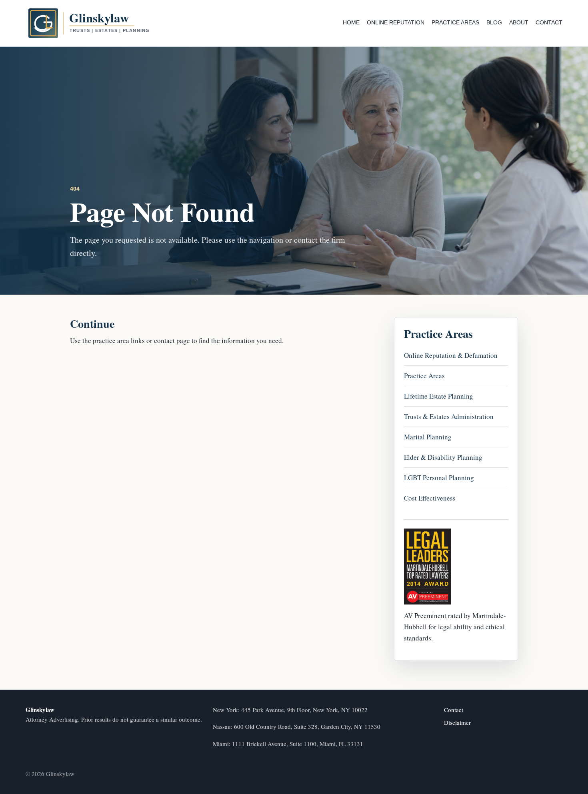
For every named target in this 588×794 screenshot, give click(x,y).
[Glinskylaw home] (104, 23)
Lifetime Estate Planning (438, 395)
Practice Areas (455, 22)
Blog (494, 22)
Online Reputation (395, 22)
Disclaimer (457, 722)
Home (351, 22)
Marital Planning (428, 436)
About (518, 22)
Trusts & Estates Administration (449, 416)
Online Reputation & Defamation (451, 354)
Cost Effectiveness (430, 497)
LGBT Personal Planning (439, 477)
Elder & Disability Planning (443, 456)
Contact (549, 22)
